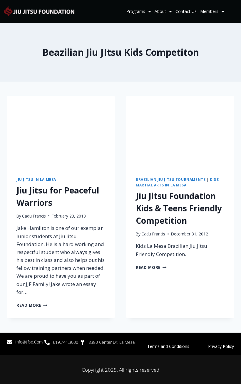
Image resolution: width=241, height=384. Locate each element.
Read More (31, 305)
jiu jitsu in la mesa (36, 179)
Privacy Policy (221, 346)
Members (209, 11)
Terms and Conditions (177, 346)
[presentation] (61, 131)
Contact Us (186, 11)
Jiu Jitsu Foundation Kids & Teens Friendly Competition (179, 208)
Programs (135, 11)
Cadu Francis (34, 216)
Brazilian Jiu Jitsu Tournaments (170, 179)
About (160, 11)
